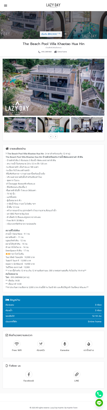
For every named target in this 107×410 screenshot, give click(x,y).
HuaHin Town (72, 408)
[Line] (99, 403)
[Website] (77, 376)
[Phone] (99, 394)
